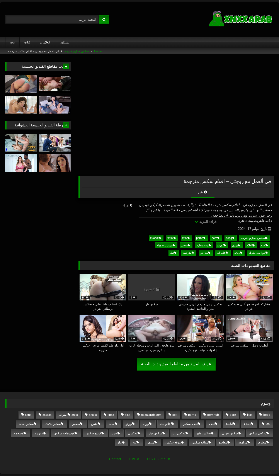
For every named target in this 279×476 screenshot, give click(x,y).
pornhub (213, 414)
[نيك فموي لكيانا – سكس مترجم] (21, 163)
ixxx (249, 414)
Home (98, 51)
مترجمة (187, 252)
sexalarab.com (151, 414)
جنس (184, 245)
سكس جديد (26, 424)
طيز (114, 433)
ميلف (150, 442)
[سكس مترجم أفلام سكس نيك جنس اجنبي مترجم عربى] (241, 19)
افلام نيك (165, 424)
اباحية (229, 424)
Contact (115, 459)
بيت (12, 42)
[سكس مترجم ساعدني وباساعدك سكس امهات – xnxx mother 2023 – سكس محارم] (21, 143)
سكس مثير (203, 433)
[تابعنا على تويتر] (21, 105)
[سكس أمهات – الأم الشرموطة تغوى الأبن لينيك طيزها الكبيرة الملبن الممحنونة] (55, 143)
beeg (229, 238)
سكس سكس (257, 433)
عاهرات (221, 252)
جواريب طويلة (256, 252)
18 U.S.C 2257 (158, 459)
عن (201, 192)
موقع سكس (173, 442)
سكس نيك (155, 433)
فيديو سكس (93, 433)
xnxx (170, 238)
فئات (27, 42)
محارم (262, 442)
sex (174, 414)
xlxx (184, 238)
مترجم (204, 252)
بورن (235, 245)
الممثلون (65, 42)
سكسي (133, 433)
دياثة (237, 252)
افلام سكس (190, 424)
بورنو (220, 245)
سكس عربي (230, 433)
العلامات (45, 42)
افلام (249, 245)
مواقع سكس (200, 442)
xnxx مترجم (68, 414)
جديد (112, 424)
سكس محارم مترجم (77, 51)
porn (214, 238)
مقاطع (223, 442)
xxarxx (154, 238)
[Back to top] (265, 463)
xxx (263, 245)
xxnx (28, 414)
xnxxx (93, 414)
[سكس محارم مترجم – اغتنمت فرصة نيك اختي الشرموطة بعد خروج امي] (55, 84)
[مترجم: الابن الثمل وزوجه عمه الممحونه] (55, 105)
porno (199, 238)
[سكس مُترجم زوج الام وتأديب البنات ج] (21, 84)
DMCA (134, 459)
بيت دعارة (202, 245)
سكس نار (179, 433)
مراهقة (242, 442)
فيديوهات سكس (64, 433)
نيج (134, 442)
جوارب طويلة (165, 245)
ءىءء (247, 424)
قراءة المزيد (208, 222)
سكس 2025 (53, 424)
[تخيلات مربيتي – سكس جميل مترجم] (55, 163)
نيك (172, 252)
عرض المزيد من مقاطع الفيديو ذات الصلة (176, 364)
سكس (76, 424)
